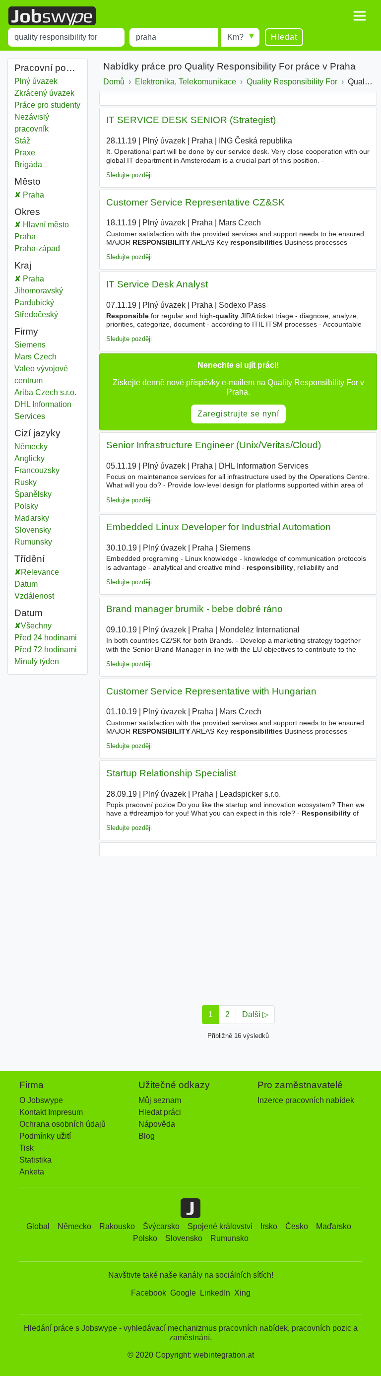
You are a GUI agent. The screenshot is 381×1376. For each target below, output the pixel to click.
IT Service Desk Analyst (157, 284)
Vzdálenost (34, 596)
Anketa (31, 1172)
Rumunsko (229, 1238)
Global (38, 1226)
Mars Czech (35, 356)
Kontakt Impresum (51, 1112)
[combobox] (66, 37)
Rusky (25, 482)
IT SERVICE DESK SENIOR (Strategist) (191, 120)
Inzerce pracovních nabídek (305, 1100)
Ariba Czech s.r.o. (45, 392)
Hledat (284, 37)
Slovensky (32, 530)
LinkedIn (215, 1293)
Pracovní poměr (47, 68)
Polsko (145, 1238)
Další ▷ (255, 1014)
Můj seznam (159, 1100)
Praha (51, 195)
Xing (242, 1293)
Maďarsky (31, 518)
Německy (31, 446)
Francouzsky (37, 470)
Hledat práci (159, 1112)
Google (183, 1293)
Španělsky (33, 494)
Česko (296, 1226)
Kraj (22, 265)
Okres (27, 211)
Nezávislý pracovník (31, 123)
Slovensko (183, 1238)
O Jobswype (41, 1100)
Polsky (26, 506)
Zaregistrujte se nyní (238, 414)
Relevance (40, 572)
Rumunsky (33, 542)
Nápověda (156, 1124)
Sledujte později (129, 175)
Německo (74, 1226)
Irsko (268, 1226)
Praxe (24, 152)
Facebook (148, 1293)
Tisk (26, 1148)
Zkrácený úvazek (44, 93)
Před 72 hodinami (45, 649)
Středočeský (47, 314)
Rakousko (117, 1226)
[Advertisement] (238, 927)
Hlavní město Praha (47, 230)
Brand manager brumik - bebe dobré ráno (194, 609)
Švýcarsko (161, 1226)
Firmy (26, 331)
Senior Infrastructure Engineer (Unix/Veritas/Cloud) (213, 445)
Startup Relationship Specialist (171, 773)
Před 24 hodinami (45, 637)
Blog (146, 1136)
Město (27, 181)
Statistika (35, 1160)
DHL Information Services (42, 410)
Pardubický (47, 302)
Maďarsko (333, 1226)
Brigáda (28, 164)
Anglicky (29, 458)
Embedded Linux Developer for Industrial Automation (218, 527)
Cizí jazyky (37, 433)
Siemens (30, 345)
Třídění (29, 558)
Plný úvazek (36, 81)
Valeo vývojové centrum (41, 374)
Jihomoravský (47, 290)
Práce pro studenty (47, 105)
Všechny (36, 625)
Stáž (22, 141)
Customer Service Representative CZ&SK (195, 202)
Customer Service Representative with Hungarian (211, 691)
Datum (26, 584)
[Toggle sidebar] (359, 15)
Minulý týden (36, 661)
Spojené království (220, 1226)
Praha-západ (47, 248)
